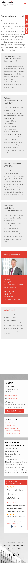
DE (3, 5)
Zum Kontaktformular (14, 411)
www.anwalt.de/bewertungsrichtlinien (14, 523)
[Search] (24, 3)
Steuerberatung (10, 423)
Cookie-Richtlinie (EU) (16, 548)
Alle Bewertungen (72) (12, 502)
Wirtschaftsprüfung (11, 428)
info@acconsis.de (11, 396)
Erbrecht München (11, 449)
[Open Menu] (25, 8)
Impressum (20, 542)
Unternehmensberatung (12, 433)
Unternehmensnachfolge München (16, 470)
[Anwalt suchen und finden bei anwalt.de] (16, 527)
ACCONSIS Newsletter (10, 542)
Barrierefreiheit (7, 545)
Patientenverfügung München (14, 467)
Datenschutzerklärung (19, 545)
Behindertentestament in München (16, 472)
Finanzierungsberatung (12, 431)
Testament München (11, 451)
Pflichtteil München (11, 459)
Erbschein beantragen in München (16, 462)
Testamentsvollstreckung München (13, 455)
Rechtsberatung (10, 425)
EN (5, 5)
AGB (8, 548)
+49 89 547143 (13, 398)
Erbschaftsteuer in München (14, 465)
